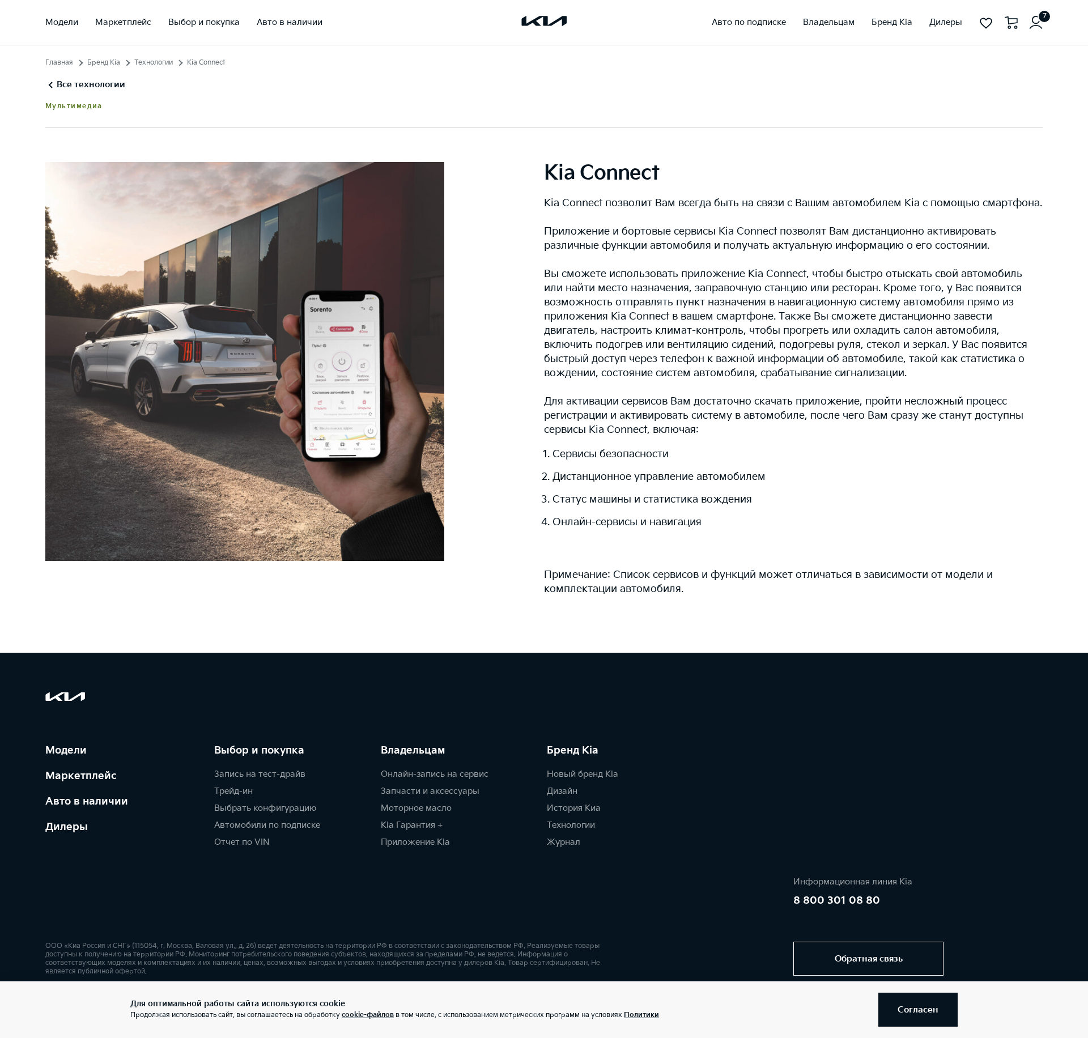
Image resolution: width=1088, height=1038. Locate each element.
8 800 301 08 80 (836, 901)
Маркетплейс (81, 776)
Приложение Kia (415, 842)
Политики (641, 1015)
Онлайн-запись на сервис (434, 774)
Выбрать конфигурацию (265, 808)
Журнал (563, 842)
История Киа (574, 808)
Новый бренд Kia (582, 774)
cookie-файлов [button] (368, 1015)
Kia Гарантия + (412, 825)
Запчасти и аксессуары (430, 791)
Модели (66, 750)
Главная (59, 62)
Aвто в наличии (86, 801)
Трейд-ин (233, 791)
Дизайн (562, 791)
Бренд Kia (103, 62)
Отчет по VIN (242, 842)
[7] (1036, 22)
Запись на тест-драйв (259, 774)
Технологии (153, 62)
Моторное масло (416, 808)
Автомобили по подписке (267, 825)
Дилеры (66, 827)
